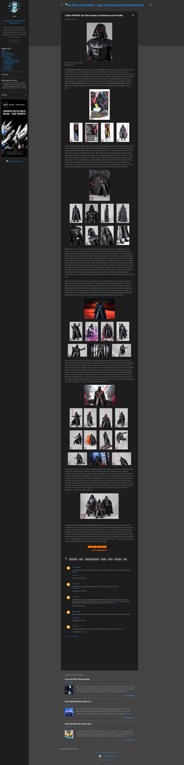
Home (4, 51)
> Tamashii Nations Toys (11, 60)
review (110, 559)
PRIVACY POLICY (100, 753)
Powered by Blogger (107, 756)
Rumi (74, 584)
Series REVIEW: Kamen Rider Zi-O (78, 702)
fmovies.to (75, 588)
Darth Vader (73, 559)
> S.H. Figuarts (8, 58)
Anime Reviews (7, 53)
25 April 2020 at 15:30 (79, 578)
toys (125, 559)
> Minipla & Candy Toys (11, 62)
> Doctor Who (7, 67)
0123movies (120, 629)
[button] (133, 15)
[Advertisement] (146, 40)
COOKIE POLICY (112, 753)
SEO (73, 597)
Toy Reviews (6, 56)
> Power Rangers (9, 64)
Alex (14, 16)
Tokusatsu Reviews (8, 55)
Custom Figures (7, 69)
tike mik (74, 567)
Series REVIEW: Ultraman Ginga (77, 679)
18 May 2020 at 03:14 (79, 620)
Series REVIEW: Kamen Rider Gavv (78, 724)
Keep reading (129, 695)
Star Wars (118, 559)
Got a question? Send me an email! (14, 21)
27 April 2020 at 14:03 (79, 591)
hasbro (103, 559)
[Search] (151, 5)
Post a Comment (72, 636)
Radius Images (110, 760)
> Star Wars (7, 66)
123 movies (112, 603)
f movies (75, 575)
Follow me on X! (14, 23)
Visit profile (14, 40)
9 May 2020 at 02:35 (78, 606)
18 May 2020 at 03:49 (79, 632)
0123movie (75, 618)
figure (81, 559)
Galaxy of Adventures (92, 559)
